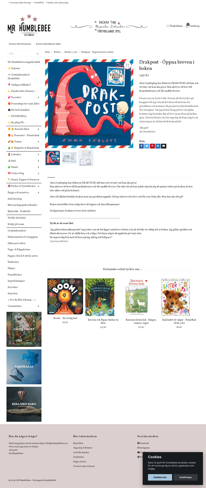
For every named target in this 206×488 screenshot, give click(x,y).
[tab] (51, 177)
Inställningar (185, 477)
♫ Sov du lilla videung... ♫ (22, 303)
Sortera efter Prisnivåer (20, 47)
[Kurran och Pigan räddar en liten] (103, 300)
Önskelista (78, 460)
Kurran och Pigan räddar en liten (103, 324)
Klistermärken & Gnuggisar (23, 240)
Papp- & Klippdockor (19, 252)
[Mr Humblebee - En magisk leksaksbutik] (31, 28)
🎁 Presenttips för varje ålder (24, 107)
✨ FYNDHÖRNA (17, 119)
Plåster (11, 271)
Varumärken (15, 309)
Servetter (13, 290)
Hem (47, 55)
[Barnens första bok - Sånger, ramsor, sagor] (141, 300)
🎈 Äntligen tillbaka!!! (19, 88)
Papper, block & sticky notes (23, 259)
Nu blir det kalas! (17, 221)
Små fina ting (15, 202)
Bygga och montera (18, 195)
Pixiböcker (13, 265)
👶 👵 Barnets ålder (18, 132)
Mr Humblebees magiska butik (24, 65)
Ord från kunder (81, 455)
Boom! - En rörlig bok (65, 321)
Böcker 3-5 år (71, 55)
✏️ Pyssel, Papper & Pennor (23, 182)
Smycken (12, 296)
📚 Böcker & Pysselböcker (22, 189)
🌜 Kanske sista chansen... (22, 94)
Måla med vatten (16, 246)
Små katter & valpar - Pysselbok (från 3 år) (179, 324)
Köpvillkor (78, 446)
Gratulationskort (17, 233)
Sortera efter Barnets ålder (48, 47)
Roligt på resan (16, 227)
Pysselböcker (15, 278)
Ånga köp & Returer (82, 451)
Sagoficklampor (16, 284)
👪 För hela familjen (19, 113)
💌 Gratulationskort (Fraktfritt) (19, 79)
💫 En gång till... (16, 125)
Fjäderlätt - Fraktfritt (19, 214)
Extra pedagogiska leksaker (22, 208)
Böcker (57, 55)
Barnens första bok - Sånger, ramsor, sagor (141, 324)
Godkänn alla (160, 477)
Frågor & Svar (79, 464)
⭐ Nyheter (14, 71)
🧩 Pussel (13, 170)
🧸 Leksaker (14, 157)
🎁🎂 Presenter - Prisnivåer (23, 138)
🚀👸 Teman (15, 144)
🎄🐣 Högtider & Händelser (23, 151)
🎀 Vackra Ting (16, 176)
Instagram (144, 451)
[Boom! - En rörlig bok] (65, 299)
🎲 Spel (12, 164)
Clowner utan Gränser (84, 469)
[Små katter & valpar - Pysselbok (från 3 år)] (179, 300)
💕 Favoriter (14, 100)
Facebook (144, 446)
